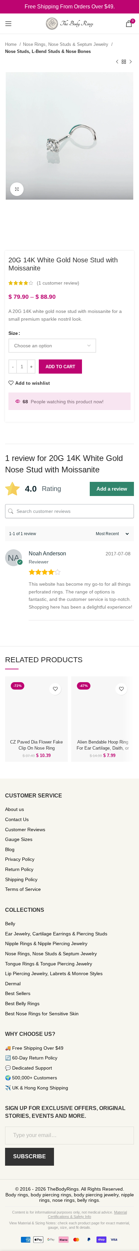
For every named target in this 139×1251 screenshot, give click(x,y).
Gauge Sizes (18, 839)
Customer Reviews (25, 829)
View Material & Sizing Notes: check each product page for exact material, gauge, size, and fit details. (69, 1225)
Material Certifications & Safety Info (87, 1214)
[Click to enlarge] (17, 189)
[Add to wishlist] (55, 689)
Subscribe (29, 1156)
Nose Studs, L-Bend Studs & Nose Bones (48, 51)
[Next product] (130, 62)
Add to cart (60, 366)
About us (14, 809)
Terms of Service (23, 889)
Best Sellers (17, 993)
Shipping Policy (21, 879)
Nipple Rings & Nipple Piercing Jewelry (46, 943)
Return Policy (19, 869)
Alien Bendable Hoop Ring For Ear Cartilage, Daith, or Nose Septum (103, 748)
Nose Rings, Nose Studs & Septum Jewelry (66, 44)
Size (13, 333)
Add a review (111, 489)
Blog (10, 849)
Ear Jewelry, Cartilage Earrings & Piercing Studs (56, 933)
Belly (10, 923)
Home (11, 44)
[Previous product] (117, 62)
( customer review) (58, 283)
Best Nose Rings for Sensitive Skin (42, 1013)
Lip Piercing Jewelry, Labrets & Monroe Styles (54, 973)
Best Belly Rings (22, 1003)
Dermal (13, 983)
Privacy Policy (19, 859)
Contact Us (17, 819)
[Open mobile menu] (8, 23)
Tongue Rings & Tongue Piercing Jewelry (48, 963)
